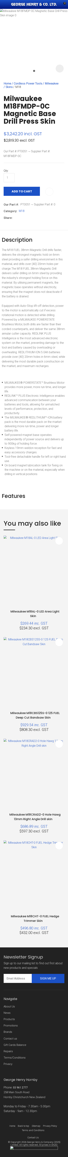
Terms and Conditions (33, 1130)
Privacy (8, 1064)
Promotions (11, 1025)
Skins (9, 87)
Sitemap (36, 1126)
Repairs (8, 1051)
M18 (18, 87)
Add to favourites (59, 541)
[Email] (25, 218)
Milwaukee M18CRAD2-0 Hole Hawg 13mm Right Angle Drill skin (35, 816)
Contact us (10, 1038)
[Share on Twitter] (19, 218)
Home (7, 83)
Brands (8, 1032)
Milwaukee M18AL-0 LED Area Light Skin (35, 613)
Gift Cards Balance (15, 1045)
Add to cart (22, 191)
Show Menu (6, 4)
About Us (9, 1006)
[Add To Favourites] (49, 192)
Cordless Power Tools (28, 83)
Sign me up (48, 978)
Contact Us (33, 1137)
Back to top (23, 1126)
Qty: (6, 170)
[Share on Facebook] (14, 218)
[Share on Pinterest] (31, 218)
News (7, 1012)
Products (9, 1019)
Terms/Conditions (15, 1057)
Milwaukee (52, 83)
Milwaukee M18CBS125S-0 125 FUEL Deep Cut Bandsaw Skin (35, 715)
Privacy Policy (50, 1126)
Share (8, 218)
